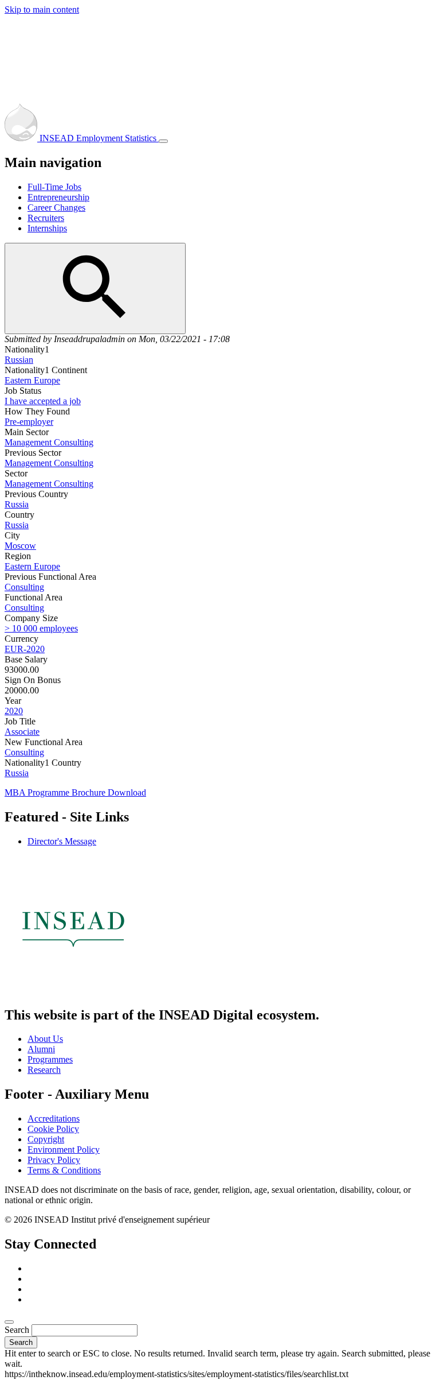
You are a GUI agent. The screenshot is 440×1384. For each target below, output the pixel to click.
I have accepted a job (43, 401)
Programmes (50, 1059)
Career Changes (56, 207)
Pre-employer (29, 422)
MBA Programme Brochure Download (75, 792)
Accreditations (54, 1118)
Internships (47, 228)
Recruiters (46, 218)
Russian (19, 360)
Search (17, 1330)
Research (44, 1070)
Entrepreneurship (58, 197)
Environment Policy (64, 1149)
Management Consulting (49, 442)
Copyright (46, 1139)
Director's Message (62, 841)
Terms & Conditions (64, 1170)
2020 (14, 711)
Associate (22, 731)
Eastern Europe (32, 380)
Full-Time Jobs (54, 187)
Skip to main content (42, 9)
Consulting (24, 587)
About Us (45, 1039)
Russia (17, 504)
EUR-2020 (25, 649)
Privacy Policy (54, 1160)
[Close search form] (9, 1322)
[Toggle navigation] (163, 141)
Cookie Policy (53, 1129)
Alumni (41, 1049)
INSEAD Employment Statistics (98, 138)
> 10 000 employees (41, 628)
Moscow (20, 546)
